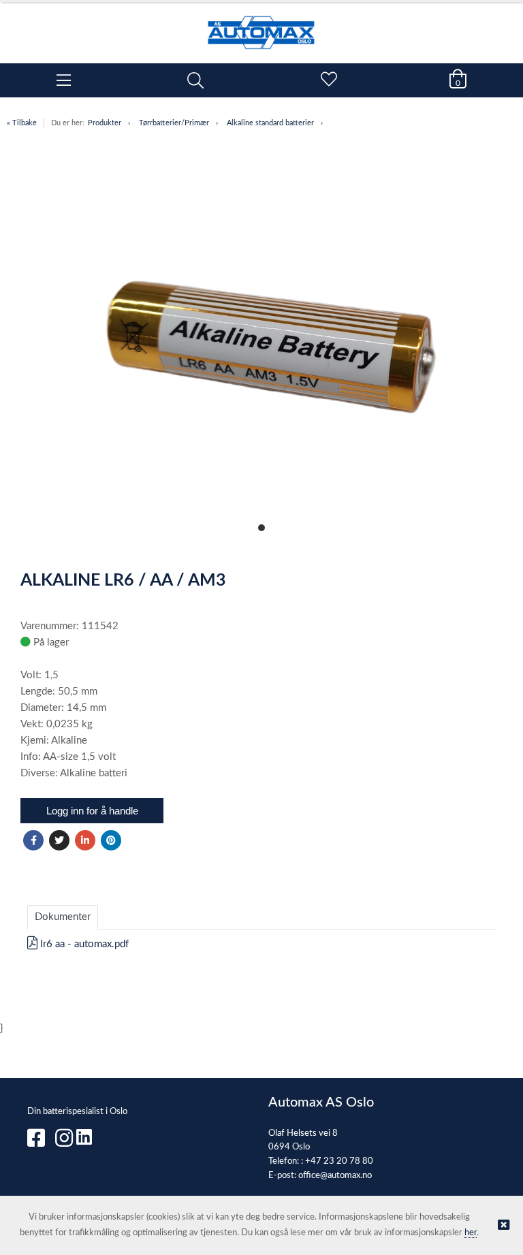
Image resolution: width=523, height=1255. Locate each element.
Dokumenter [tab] (63, 917)
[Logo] (261, 26)
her (470, 1232)
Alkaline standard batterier (270, 123)
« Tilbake (22, 123)
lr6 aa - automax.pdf (83, 944)
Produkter (104, 123)
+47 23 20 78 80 (339, 1161)
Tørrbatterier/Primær (174, 123)
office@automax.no (335, 1175)
